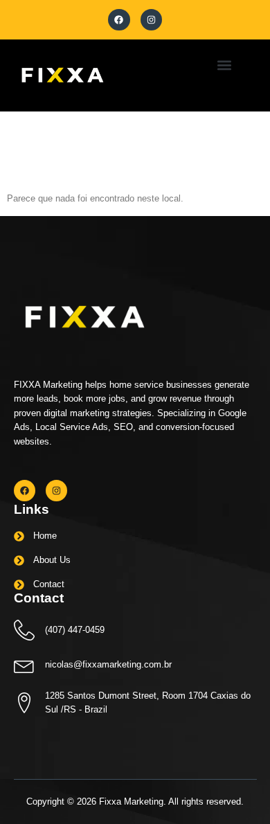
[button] (224, 64)
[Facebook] (118, 19)
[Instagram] (151, 19)
